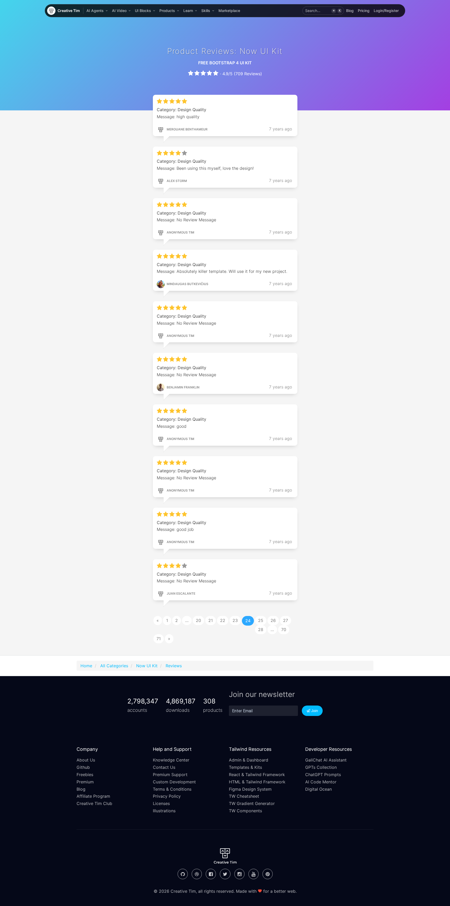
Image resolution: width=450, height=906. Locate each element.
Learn (188, 10)
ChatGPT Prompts (323, 774)
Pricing (364, 10)
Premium (85, 781)
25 (260, 620)
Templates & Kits (245, 767)
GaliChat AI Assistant (326, 760)
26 (273, 620)
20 (198, 620)
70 (283, 629)
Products (167, 10)
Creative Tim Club (94, 803)
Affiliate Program (93, 796)
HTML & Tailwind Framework (257, 781)
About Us (86, 760)
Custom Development (174, 781)
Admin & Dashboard (248, 760)
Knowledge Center (171, 760)
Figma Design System (250, 789)
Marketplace (229, 10)
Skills (205, 10)
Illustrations (164, 810)
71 (159, 638)
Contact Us (164, 767)
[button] (323, 11)
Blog (350, 10)
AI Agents (95, 10)
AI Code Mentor (320, 781)
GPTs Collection (321, 767)
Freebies (85, 774)
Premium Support (170, 774)
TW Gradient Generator (252, 803)
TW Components (245, 810)
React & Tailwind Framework (257, 774)
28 (260, 629)
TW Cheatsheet (244, 796)
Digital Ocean (318, 789)
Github (83, 767)
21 (210, 620)
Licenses (161, 803)
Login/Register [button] (386, 10)
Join (314, 711)
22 (222, 620)
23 (235, 620)
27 (285, 620)
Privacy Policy (167, 796)
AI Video (119, 10)
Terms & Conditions (172, 789)
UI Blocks (143, 10)
